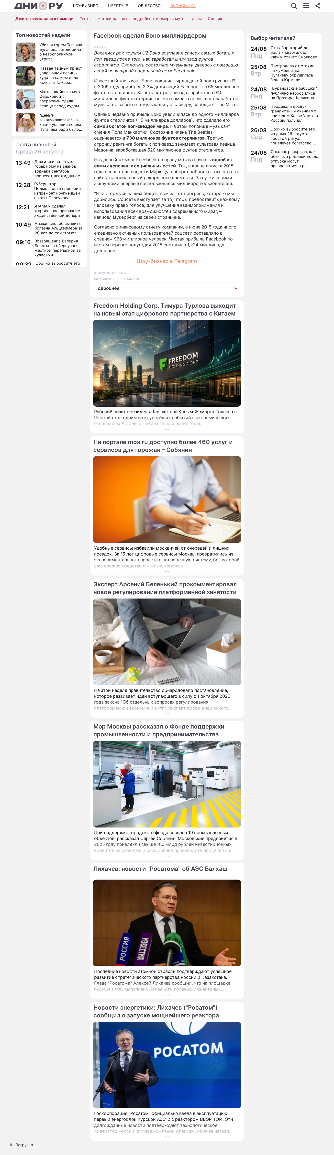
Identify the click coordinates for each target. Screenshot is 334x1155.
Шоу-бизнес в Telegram (167, 261)
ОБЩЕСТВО (149, 5)
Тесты (85, 18)
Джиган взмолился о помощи (44, 18)
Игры (197, 18)
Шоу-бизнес (85, 5)
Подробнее (107, 288)
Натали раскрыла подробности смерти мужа (142, 18)
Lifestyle (118, 5)
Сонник (215, 18)
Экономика (183, 5)
